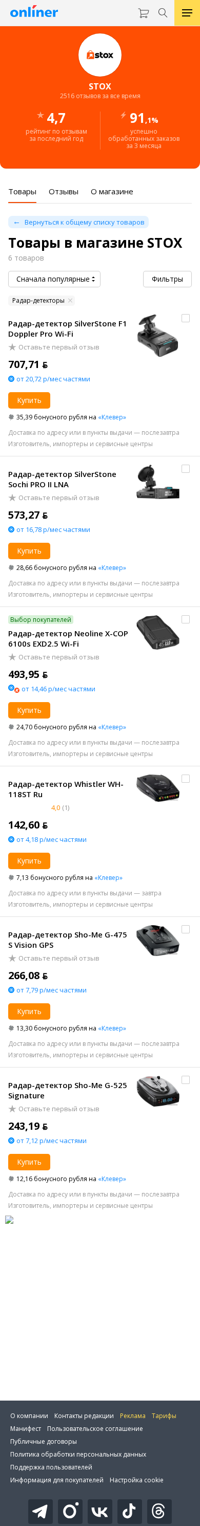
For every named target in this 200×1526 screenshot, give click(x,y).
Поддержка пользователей (51, 1467)
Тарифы (164, 1415)
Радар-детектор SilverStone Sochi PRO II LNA (62, 479)
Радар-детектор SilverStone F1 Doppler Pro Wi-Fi (67, 328)
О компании (29, 1415)
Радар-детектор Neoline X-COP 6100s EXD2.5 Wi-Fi (68, 638)
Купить (29, 400)
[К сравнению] (186, 318)
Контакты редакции (84, 1415)
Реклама (133, 1415)
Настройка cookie (137, 1480)
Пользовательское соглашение (95, 1428)
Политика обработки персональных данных (78, 1454)
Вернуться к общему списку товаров (85, 222)
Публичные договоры (43, 1441)
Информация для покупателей (57, 1480)
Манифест (25, 1428)
